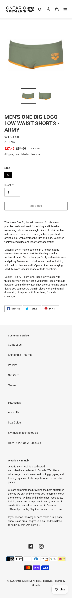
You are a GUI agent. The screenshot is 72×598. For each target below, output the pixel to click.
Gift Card (13, 375)
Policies (12, 365)
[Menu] (65, 9)
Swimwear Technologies (23, 432)
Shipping (9, 154)
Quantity (9, 185)
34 (8, 174)
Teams (12, 385)
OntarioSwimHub (23, 581)
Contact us (15, 344)
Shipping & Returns (20, 354)
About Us (13, 412)
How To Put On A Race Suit (24, 442)
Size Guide (14, 422)
